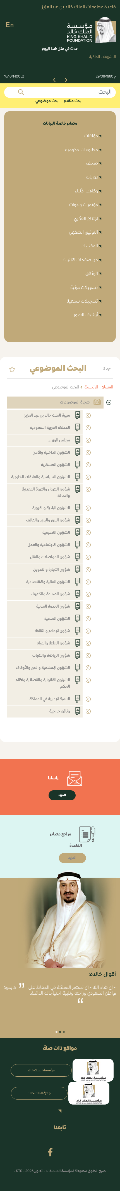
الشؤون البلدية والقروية (51, 508)
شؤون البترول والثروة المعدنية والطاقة (46, 492)
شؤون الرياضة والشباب (51, 656)
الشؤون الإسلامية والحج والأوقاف (43, 668)
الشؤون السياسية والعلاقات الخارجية (40, 477)
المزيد (62, 795)
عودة (107, 369)
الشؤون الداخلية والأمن (51, 453)
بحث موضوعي (47, 101)
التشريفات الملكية (102, 57)
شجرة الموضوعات (75, 402)
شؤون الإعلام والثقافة (52, 631)
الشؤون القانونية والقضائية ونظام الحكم (43, 683)
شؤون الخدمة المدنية (53, 606)
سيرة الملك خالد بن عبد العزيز (47, 415)
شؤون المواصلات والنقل (50, 557)
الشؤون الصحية (57, 619)
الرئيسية (91, 387)
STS (19, 1171)
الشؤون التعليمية (56, 533)
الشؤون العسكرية (55, 465)
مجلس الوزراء (59, 440)
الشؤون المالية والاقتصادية (48, 582)
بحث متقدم (72, 101)
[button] (65, 80)
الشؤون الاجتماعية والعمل (49, 545)
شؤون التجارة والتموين (51, 570)
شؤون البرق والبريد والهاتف (48, 520)
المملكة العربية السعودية (50, 428)
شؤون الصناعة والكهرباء (50, 594)
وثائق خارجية (59, 711)
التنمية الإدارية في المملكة (50, 699)
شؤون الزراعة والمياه (53, 643)
